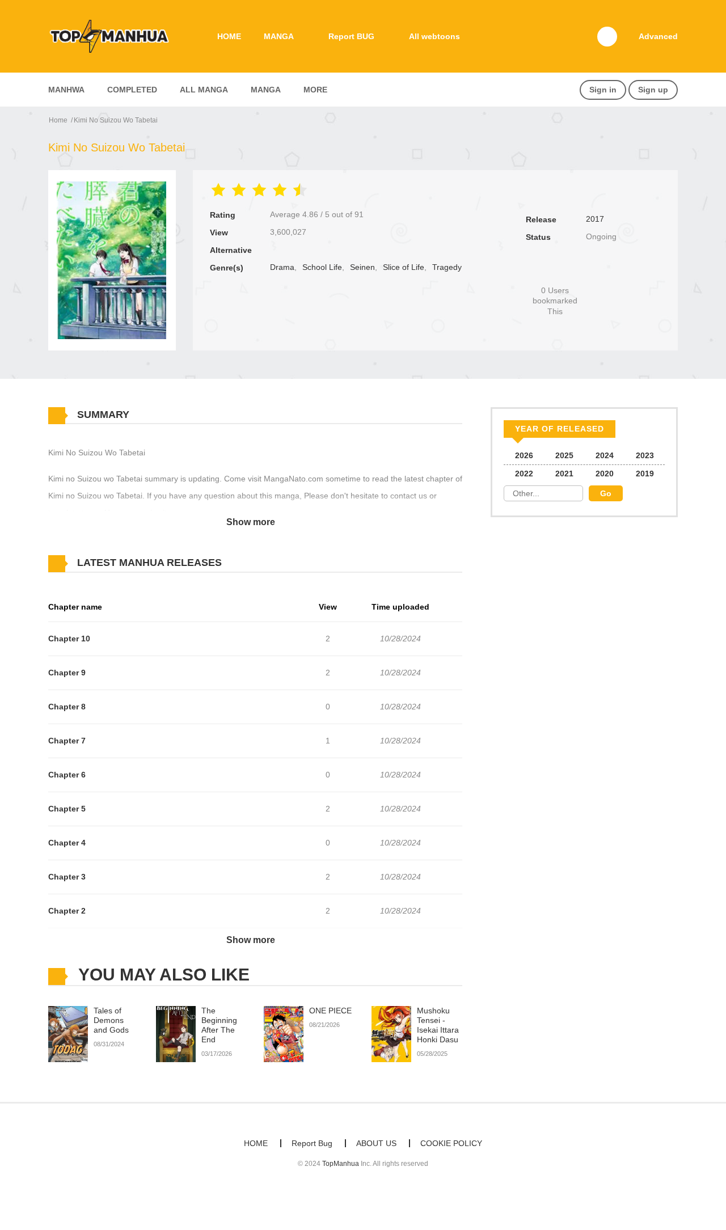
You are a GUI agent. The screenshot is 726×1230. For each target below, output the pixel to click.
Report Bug (312, 1143)
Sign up (653, 89)
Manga (266, 89)
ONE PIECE (330, 1010)
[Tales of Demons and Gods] (68, 1033)
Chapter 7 (67, 740)
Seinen (362, 267)
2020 (605, 473)
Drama (282, 267)
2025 (564, 455)
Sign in (603, 89)
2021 (564, 473)
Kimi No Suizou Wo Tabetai (116, 120)
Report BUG (351, 36)
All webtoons (434, 36)
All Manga (204, 89)
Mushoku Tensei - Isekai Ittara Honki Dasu (438, 1024)
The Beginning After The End (219, 1024)
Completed (132, 89)
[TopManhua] (114, 35)
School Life (322, 267)
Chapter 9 (67, 672)
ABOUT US (376, 1143)
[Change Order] (244, 563)
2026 (524, 455)
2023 (645, 455)
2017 (595, 218)
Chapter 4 (67, 842)
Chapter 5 (67, 808)
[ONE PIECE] (283, 1033)
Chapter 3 (67, 876)
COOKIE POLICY (451, 1143)
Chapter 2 (67, 910)
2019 (645, 473)
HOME (229, 36)
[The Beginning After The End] (176, 1033)
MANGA (279, 36)
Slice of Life (403, 267)
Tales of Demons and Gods (111, 1020)
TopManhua (340, 1164)
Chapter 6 (67, 774)
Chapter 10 (69, 638)
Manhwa (66, 89)
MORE (315, 89)
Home (58, 120)
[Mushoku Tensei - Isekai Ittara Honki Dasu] (391, 1033)
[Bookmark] (555, 271)
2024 (605, 455)
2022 (524, 473)
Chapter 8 (67, 706)
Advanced (658, 36)
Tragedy (447, 267)
